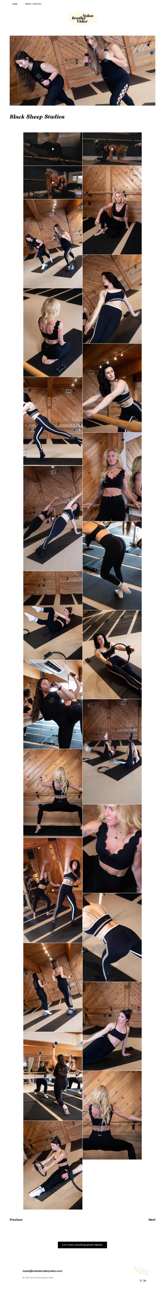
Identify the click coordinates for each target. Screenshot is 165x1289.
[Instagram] (140, 1280)
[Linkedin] (144, 1280)
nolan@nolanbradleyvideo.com (42, 1271)
